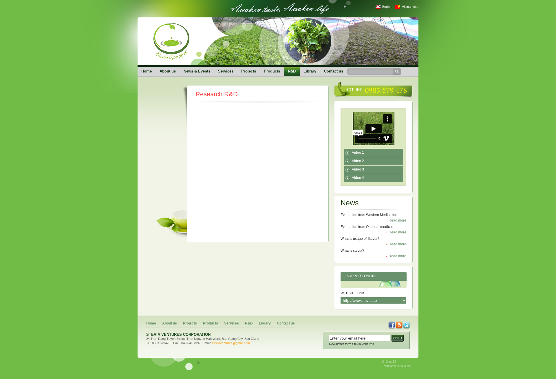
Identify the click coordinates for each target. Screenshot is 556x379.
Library (309, 71)
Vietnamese (410, 6)
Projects (248, 71)
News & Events (197, 71)
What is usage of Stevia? (360, 239)
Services (225, 71)
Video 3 (358, 169)
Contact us (333, 71)
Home (146, 71)
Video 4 (358, 178)
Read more (397, 220)
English (387, 6)
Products (272, 71)
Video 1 (358, 152)
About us (168, 71)
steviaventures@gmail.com (231, 343)
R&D (292, 71)
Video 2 (358, 161)
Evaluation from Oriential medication (369, 227)
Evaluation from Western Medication (369, 215)
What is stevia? (352, 251)
